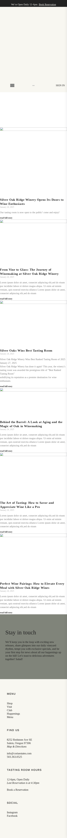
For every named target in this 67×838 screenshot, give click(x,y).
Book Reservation (47, 4)
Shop (10, 703)
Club (9, 710)
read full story (6, 218)
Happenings (13, 713)
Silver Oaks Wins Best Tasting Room (26, 350)
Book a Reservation (17, 789)
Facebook (12, 815)
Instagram (12, 812)
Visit (9, 706)
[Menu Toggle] (12, 85)
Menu (10, 717)
